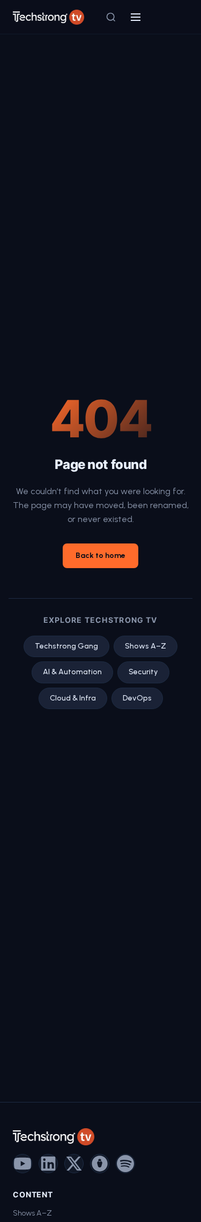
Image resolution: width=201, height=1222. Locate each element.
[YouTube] (22, 1163)
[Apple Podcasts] (99, 1163)
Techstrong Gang (66, 646)
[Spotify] (125, 1163)
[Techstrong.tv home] (48, 17)
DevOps (137, 698)
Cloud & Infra (73, 698)
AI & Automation (72, 671)
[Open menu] (135, 17)
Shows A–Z (145, 646)
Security (143, 671)
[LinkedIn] (48, 1163)
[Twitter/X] (74, 1163)
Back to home (100, 555)
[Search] (111, 17)
